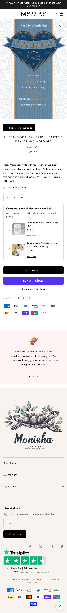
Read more (31, 235)
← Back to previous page (19, 127)
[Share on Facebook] (14, 298)
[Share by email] (28, 298)
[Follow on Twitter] (40, 546)
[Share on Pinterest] (23, 298)
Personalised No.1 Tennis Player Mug (43, 224)
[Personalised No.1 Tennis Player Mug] (18, 229)
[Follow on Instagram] (51, 546)
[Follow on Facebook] (30, 546)
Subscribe (14, 534)
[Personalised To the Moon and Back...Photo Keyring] (18, 250)
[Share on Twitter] (18, 298)
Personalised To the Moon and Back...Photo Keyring (42, 245)
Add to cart (33, 270)
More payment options (33, 289)
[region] (33, 354)
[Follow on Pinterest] (62, 546)
